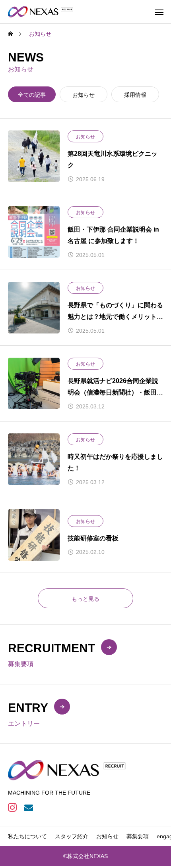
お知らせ (83, 95)
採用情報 (135, 95)
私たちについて (27, 836)
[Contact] (28, 807)
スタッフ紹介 (71, 836)
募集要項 (137, 836)
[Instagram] (12, 807)
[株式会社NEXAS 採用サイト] (41, 11)
